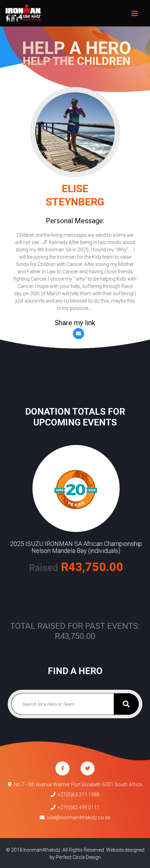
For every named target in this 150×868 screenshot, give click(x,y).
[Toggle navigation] (134, 13)
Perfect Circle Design (78, 857)
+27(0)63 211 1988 (77, 794)
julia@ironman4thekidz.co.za (77, 817)
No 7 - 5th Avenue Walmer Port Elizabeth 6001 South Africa (77, 784)
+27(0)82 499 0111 (77, 807)
